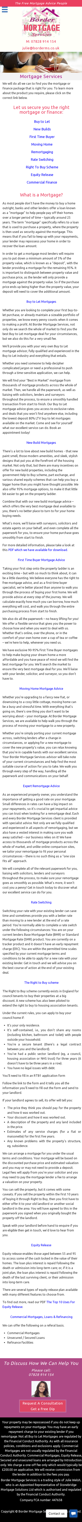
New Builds (42, 129)
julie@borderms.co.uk (41, 48)
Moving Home (42, 144)
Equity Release (42, 175)
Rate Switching (42, 159)
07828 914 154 (41, 1374)
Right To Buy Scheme (42, 167)
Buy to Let (42, 121)
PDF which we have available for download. (38, 550)
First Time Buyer (42, 137)
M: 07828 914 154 (41, 41)
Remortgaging (42, 152)
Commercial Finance (42, 182)
